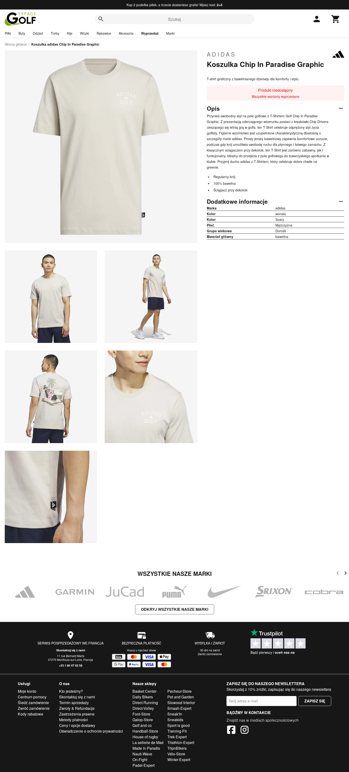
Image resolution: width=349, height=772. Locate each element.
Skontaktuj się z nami (70, 650)
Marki (170, 33)
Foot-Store (141, 714)
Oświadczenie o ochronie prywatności (91, 731)
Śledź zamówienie (33, 702)
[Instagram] (244, 730)
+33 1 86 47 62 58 (70, 665)
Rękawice (104, 33)
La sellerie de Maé (148, 742)
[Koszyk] (335, 19)
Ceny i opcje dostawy (77, 725)
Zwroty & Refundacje (76, 708)
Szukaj (174, 19)
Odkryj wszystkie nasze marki (174, 609)
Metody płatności (73, 719)
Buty (22, 33)
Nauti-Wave (142, 754)
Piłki (8, 33)
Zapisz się (314, 701)
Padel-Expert (143, 765)
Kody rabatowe (30, 714)
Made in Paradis (146, 748)
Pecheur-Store (179, 691)
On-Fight (139, 759)
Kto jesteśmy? (71, 691)
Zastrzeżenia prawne (76, 714)
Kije (69, 33)
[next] (345, 574)
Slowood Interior (181, 702)
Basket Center (144, 691)
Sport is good (178, 725)
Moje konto (27, 691)
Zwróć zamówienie (210, 654)
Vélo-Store (176, 754)
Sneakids (175, 719)
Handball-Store (145, 731)
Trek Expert (177, 736)
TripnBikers (177, 748)
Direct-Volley (143, 708)
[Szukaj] (101, 19)
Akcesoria (126, 33)
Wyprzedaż (150, 33)
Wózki (84, 33)
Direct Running (145, 702)
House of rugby (145, 736)
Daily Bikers (142, 697)
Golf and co (142, 725)
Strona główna (16, 44)
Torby (55, 33)
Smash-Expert (179, 708)
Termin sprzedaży (74, 702)
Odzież (38, 33)
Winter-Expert (178, 759)
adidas (221, 54)
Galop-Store (142, 719)
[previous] (337, 574)
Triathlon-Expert (180, 742)
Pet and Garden (180, 697)
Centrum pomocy (32, 697)
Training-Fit (177, 731)
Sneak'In (174, 714)
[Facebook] (231, 730)
